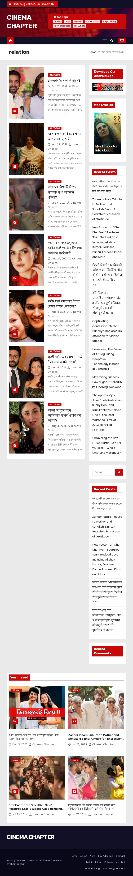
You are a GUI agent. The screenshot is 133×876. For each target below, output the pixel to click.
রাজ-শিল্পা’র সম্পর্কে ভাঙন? (64, 80)
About (83, 856)
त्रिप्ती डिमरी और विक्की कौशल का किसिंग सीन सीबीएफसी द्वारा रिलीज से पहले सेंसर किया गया (107, 275)
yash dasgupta (62, 25)
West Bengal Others (114, 868)
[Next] (119, 133)
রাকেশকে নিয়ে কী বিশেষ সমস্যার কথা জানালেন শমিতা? (62, 192)
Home (92, 52)
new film (78, 21)
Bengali (16, 690)
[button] (113, 40)
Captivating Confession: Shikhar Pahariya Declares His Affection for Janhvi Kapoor (107, 331)
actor (67, 21)
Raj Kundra (79, 25)
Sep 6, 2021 (59, 202)
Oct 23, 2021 (60, 86)
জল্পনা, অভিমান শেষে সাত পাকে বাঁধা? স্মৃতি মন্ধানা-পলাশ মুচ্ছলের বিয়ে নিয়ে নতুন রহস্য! (107, 186)
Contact (120, 856)
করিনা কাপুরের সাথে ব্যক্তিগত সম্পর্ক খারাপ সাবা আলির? (64, 415)
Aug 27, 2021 (60, 258)
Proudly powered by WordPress (25, 860)
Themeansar (17, 864)
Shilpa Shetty (109, 21)
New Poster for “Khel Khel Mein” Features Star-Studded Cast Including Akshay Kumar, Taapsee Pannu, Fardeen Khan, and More (107, 242)
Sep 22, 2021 (60, 144)
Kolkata (108, 862)
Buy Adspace (105, 856)
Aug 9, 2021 (59, 367)
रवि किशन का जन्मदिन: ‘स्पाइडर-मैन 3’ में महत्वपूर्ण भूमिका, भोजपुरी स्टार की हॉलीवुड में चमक (106, 303)
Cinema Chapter (43, 744)
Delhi (89, 862)
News (75, 690)
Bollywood (55, 75)
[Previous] (96, 133)
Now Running (92, 868)
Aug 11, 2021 (59, 312)
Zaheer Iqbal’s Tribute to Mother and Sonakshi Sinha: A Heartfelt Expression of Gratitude (107, 209)
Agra (92, 856)
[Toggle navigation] (105, 40)
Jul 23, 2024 (80, 744)
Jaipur (98, 862)
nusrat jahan (92, 21)
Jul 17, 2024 (79, 814)
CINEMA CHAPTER (30, 837)
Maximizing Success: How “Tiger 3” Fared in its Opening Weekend (107, 382)
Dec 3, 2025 (20, 744)
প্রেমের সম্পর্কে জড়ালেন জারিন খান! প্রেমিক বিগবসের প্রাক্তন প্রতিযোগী (65, 248)
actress (58, 21)
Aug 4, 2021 (59, 426)
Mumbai (120, 862)
